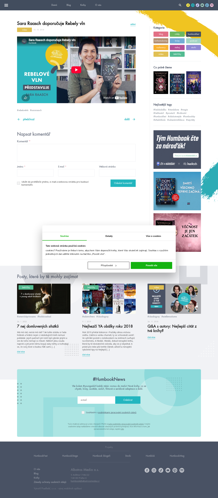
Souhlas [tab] (64, 236)
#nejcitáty (190, 120)
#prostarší (170, 113)
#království (181, 113)
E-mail (62, 167)
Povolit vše (151, 265)
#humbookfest (159, 116)
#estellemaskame (169, 317)
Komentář (24, 141)
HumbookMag (177, 456)
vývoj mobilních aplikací (70, 488)
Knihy (83, 5)
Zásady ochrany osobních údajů (50, 482)
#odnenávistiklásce (175, 120)
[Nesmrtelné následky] (177, 232)
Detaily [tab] (109, 236)
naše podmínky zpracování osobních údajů (126, 424)
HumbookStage (70, 456)
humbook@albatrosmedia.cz (85, 480)
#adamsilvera (88, 317)
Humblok (150, 456)
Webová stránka (107, 167)
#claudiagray (102, 317)
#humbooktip (189, 116)
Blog (69, 5)
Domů (54, 5)
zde (122, 429)
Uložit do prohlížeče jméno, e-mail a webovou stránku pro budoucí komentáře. (55, 183)
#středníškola (159, 120)
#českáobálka (159, 110)
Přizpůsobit (107, 265)
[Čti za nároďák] (177, 149)
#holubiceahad (44, 317)
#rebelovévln (22, 110)
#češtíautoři (158, 113)
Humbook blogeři (101, 456)
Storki (128, 456)
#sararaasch (36, 110)
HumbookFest (40, 456)
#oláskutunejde (174, 116)
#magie (184, 110)
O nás (98, 5)
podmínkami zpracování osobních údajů (117, 412)
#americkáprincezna (26, 317)
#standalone (173, 110)
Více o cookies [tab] (153, 236)
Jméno (21, 167)
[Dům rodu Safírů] (177, 191)
